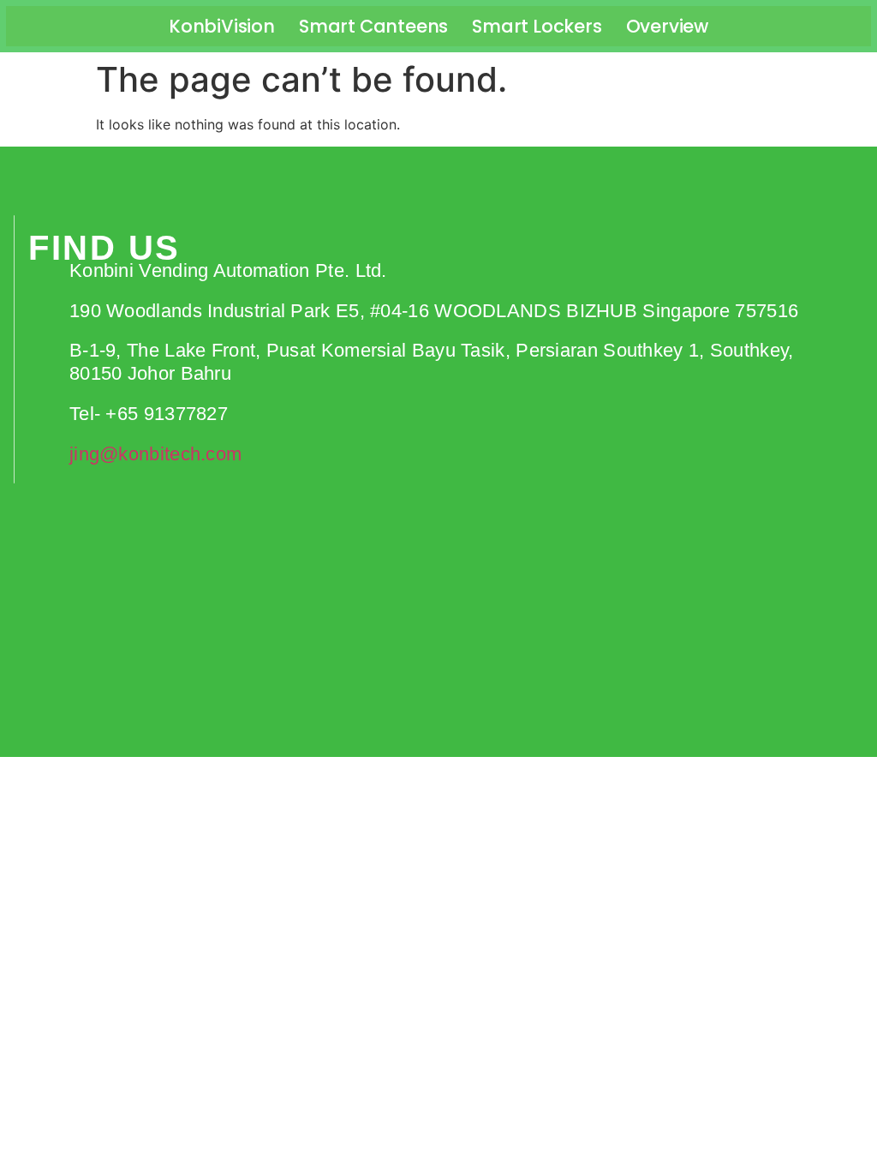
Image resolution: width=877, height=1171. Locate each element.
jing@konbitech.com (155, 454)
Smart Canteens (373, 26)
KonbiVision (222, 26)
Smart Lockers (536, 26)
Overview (667, 26)
